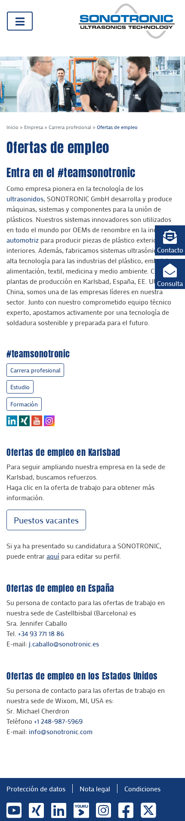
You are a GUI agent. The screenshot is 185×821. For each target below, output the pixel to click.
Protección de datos (35, 788)
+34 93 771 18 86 (41, 633)
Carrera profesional (70, 126)
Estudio (20, 387)
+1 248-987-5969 (58, 721)
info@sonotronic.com (60, 731)
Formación (24, 404)
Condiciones (142, 788)
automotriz (22, 239)
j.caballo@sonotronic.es (64, 643)
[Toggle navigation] (20, 21)
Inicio (12, 126)
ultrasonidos (24, 198)
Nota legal (95, 788)
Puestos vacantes (46, 520)
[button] (170, 240)
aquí (52, 555)
